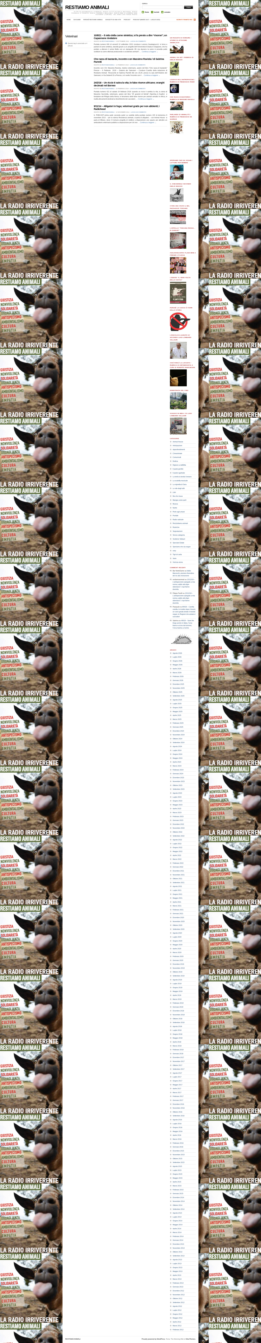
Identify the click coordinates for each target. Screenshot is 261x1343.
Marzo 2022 (177, 859)
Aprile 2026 (177, 669)
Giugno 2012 (177, 1314)
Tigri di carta (177, 554)
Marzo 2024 (177, 766)
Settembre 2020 (178, 929)
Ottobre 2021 (177, 879)
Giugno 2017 (177, 1081)
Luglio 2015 (177, 1170)
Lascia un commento (138, 41)
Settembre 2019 (178, 976)
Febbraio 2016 (178, 1143)
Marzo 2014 (177, 1232)
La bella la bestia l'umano (182, 477)
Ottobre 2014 (177, 1205)
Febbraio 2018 (178, 1050)
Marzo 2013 (177, 1279)
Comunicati (177, 457)
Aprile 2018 (177, 1042)
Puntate (175, 516)
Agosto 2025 (177, 700)
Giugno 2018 (177, 1034)
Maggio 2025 (177, 711)
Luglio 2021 (177, 890)
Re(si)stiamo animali (180, 523)
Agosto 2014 (177, 1213)
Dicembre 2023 (178, 778)
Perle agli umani (179, 512)
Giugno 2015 (177, 1174)
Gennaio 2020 (178, 960)
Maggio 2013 (177, 1271)
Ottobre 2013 (177, 1252)
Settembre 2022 (178, 836)
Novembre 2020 (179, 921)
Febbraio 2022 (178, 863)
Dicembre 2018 (178, 1011)
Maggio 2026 (177, 665)
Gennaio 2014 (178, 1240)
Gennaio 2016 (178, 1147)
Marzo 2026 (177, 673)
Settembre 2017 (178, 1069)
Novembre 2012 (179, 1295)
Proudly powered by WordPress (153, 1339)
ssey (174, 551)
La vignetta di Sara (180, 484)
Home (147, 12)
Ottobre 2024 (177, 739)
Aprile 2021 (177, 902)
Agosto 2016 (177, 1120)
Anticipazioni (177, 446)
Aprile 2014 (177, 1229)
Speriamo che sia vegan (182, 547)
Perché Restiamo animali (93, 19)
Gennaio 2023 (178, 820)
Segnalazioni (177, 531)
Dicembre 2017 (178, 1057)
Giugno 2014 (177, 1221)
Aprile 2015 (177, 1182)
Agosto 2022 (177, 840)
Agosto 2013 (177, 1260)
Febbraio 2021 (178, 910)
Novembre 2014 (179, 1201)
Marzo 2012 (177, 1326)
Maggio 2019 (177, 991)
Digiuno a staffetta (179, 465)
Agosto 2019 (177, 980)
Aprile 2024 (177, 762)
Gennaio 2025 (178, 727)
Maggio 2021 (177, 898)
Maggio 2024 (177, 758)
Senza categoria (179, 535)
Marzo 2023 (177, 813)
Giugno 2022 (177, 847)
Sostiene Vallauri (179, 539)
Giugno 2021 (177, 894)
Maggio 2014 (177, 1225)
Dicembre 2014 (178, 1197)
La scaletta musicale (180, 481)
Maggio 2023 (177, 805)
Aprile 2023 (177, 809)
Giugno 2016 (177, 1127)
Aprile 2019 (177, 995)
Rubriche (176, 527)
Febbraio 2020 (178, 956)
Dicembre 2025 (178, 684)
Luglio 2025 (177, 704)
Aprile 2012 (177, 1322)
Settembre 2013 (178, 1256)
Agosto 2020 (177, 933)
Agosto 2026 (177, 653)
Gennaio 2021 (178, 914)
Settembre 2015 (178, 1162)
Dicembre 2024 (178, 731)
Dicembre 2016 (178, 1104)
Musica (175, 504)
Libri (174, 492)
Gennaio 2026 (178, 680)
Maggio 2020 (177, 945)
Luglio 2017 (177, 1077)
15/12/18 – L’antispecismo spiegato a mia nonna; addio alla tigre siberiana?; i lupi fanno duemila (184, 584)
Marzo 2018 (177, 1046)
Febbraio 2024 (178, 770)
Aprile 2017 (177, 1089)
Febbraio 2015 (178, 1190)
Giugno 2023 (177, 801)
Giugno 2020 (177, 941)
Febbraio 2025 (178, 723)
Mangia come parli (179, 500)
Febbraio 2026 (178, 676)
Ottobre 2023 (177, 785)
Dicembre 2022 (178, 824)
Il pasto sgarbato (179, 473)
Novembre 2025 (179, 688)
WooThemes (190, 1339)
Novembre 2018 (179, 1015)
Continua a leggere (150, 52)
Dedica (175, 461)
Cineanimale (177, 453)
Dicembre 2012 (178, 1291)
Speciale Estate (178, 543)
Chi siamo (77, 19)
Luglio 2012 (177, 1310)
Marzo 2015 (177, 1186)
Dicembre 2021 (178, 871)
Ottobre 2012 (177, 1298)
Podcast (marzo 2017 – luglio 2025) (146, 19)
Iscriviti (156, 12)
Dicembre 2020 (178, 917)
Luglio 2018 (177, 1030)
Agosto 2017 (177, 1073)
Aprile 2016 (177, 1135)
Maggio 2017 (177, 1085)
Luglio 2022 (177, 844)
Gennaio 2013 (178, 1287)
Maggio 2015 (177, 1178)
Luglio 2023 (177, 797)
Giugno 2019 (177, 988)
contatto (167, 12)
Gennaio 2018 (178, 1054)
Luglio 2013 (177, 1264)
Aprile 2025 (177, 715)
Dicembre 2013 (178, 1244)
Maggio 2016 (177, 1131)
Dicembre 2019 (178, 964)
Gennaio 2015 (178, 1194)
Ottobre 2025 (177, 692)
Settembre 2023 (178, 789)
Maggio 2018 (177, 1038)
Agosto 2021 (177, 886)
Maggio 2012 (177, 1318)
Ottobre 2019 (177, 972)
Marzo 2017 (177, 1092)
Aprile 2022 (177, 855)
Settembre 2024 (178, 742)
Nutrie (175, 508)
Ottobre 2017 (177, 1065)
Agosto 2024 (177, 746)
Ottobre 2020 (177, 925)
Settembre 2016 (178, 1116)
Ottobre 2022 (177, 832)
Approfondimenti (179, 449)
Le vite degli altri (179, 488)
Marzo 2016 (177, 1139)
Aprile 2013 (177, 1275)
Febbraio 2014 (178, 1236)
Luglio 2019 (177, 984)
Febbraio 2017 (178, 1096)
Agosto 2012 (177, 1306)
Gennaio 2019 (178, 1007)
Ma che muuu (178, 496)
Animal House (178, 442)
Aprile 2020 (177, 949)
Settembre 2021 (178, 883)
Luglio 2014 (177, 1217)
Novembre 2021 (179, 875)
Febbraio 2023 (178, 816)
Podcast (127, 19)
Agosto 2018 (177, 1026)
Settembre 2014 (178, 1209)
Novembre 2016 (179, 1108)
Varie (174, 558)
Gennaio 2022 (178, 867)
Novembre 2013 (179, 1248)
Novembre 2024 (179, 735)
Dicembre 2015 (178, 1151)
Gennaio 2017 (178, 1100)
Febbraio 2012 (178, 1330)
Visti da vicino (178, 562)
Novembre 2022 (179, 828)
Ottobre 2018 (177, 1019)
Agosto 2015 (177, 1166)
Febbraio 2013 (178, 1283)
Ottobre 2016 (177, 1112)
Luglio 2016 (177, 1124)
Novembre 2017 (179, 1061)
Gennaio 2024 (178, 774)
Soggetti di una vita (113, 19)
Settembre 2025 (178, 696)
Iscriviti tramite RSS (184, 19)
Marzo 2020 (177, 952)
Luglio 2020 (177, 937)
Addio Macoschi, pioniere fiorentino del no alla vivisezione (183, 573)
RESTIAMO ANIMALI (87, 7)
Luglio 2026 (177, 657)
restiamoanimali (108, 41)
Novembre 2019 (179, 968)
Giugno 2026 (177, 661)
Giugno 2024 (177, 754)
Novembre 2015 (179, 1155)
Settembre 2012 (178, 1302)
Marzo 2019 (177, 999)
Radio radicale (178, 520)
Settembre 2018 (178, 1022)
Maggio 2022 (177, 851)
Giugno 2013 (177, 1267)
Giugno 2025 (177, 708)
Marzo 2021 (177, 906)
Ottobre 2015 (177, 1159)
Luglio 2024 (177, 750)
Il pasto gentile (178, 469)
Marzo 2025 (177, 719)
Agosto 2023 (177, 793)
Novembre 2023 (179, 781)
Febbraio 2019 (178, 1003)
